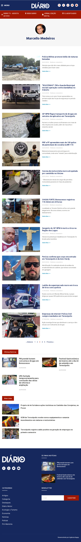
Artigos (5, 495)
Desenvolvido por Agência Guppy (68, 537)
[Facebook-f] (63, 5)
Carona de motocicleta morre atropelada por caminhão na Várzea (60, 172)
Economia (6, 513)
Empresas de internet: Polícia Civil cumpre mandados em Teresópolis (57, 315)
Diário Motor (7, 506)
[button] (59, 5)
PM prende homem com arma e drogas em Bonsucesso (29, 361)
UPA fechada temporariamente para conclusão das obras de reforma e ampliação (28, 380)
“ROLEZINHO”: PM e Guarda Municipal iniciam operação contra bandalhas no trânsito (58, 87)
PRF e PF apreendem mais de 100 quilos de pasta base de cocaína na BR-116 (59, 143)
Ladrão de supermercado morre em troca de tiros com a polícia (60, 286)
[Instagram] (67, 5)
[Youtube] (76, 5)
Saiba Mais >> (46, 71)
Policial (5, 520)
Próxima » (50, 342)
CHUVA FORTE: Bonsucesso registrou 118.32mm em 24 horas (58, 200)
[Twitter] (72, 5)
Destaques (6, 503)
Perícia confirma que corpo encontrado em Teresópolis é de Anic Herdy (59, 258)
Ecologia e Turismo (9, 510)
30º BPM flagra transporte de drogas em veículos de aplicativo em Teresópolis (59, 115)
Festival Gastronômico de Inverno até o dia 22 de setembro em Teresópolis (69, 362)
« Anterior (29, 342)
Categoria (6, 499)
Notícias (5, 517)
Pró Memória (7, 524)
